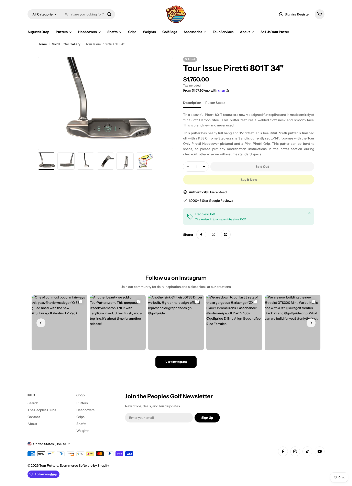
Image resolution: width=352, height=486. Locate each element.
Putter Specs (215, 103)
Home (42, 44)
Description (192, 103)
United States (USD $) (49, 444)
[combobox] (71, 14)
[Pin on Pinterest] (226, 234)
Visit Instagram (176, 362)
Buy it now (249, 180)
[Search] (109, 14)
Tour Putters (48, 465)
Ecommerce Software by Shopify (84, 465)
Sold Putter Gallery (66, 44)
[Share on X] (213, 234)
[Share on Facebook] (201, 234)
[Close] (309, 213)
